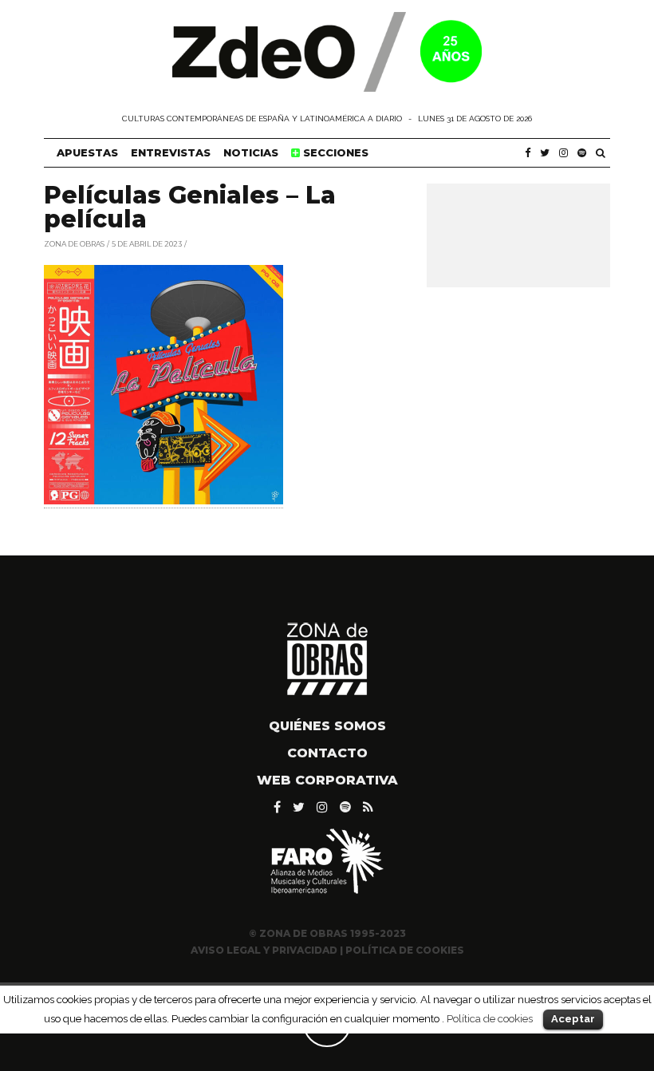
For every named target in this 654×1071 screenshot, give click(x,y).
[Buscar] (600, 153)
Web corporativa (327, 780)
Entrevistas (171, 152)
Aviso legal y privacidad (264, 950)
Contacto (327, 753)
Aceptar (573, 1019)
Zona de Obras (74, 243)
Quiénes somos (327, 725)
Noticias (250, 152)
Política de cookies (490, 1018)
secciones (334, 152)
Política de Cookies (404, 950)
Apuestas (87, 152)
